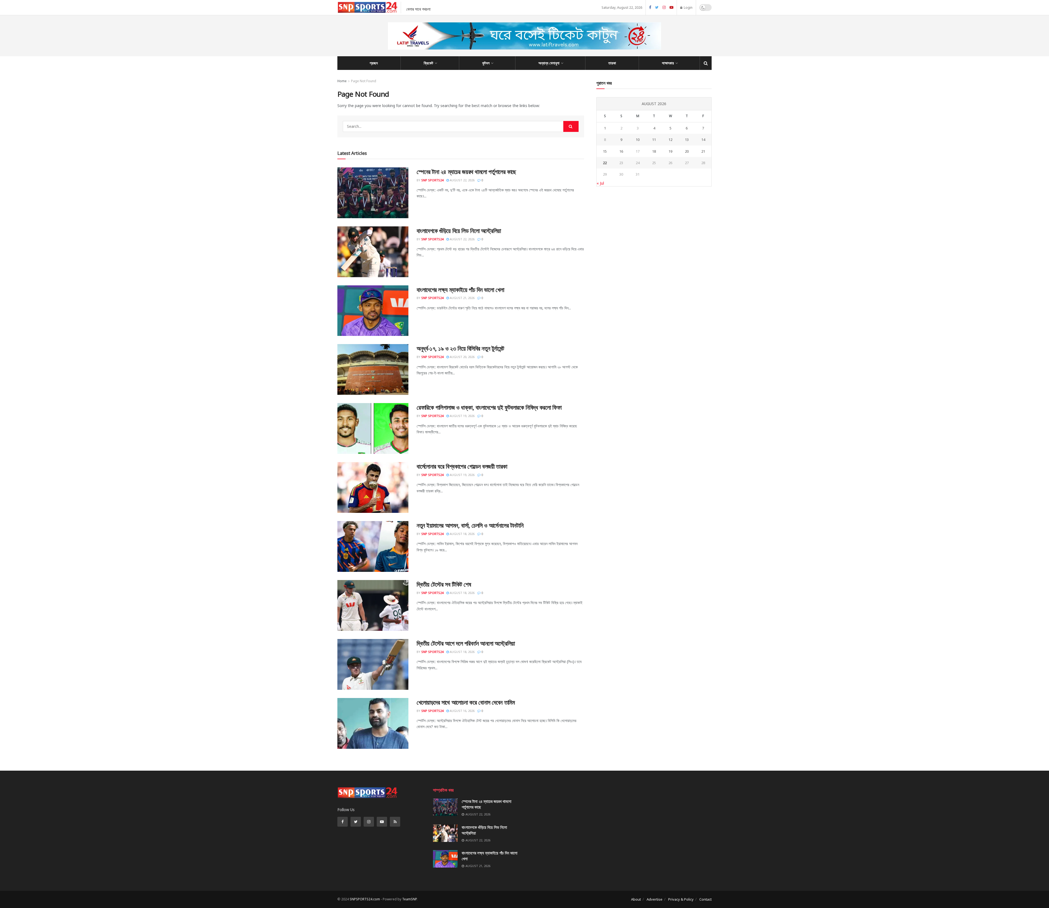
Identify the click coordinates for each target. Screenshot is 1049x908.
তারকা (612, 63)
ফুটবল (486, 63)
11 (654, 139)
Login (688, 7)
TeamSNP (409, 899)
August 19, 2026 (462, 416)
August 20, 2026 (462, 357)
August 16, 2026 (462, 711)
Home (342, 81)
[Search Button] (571, 126)
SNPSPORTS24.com (365, 899)
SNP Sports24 (432, 180)
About (636, 899)
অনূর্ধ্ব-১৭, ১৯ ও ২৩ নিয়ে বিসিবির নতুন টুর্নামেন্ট (460, 348)
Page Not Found (363, 81)
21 (703, 151)
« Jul (600, 183)
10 (638, 139)
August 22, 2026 (462, 180)
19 (670, 151)
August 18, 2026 (462, 534)
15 (605, 151)
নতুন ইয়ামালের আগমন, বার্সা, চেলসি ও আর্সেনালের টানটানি (470, 525)
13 (687, 139)
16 (621, 151)
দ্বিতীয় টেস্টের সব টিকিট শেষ (444, 584)
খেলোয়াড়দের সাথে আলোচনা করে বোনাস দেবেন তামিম (466, 702)
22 (605, 162)
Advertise (654, 899)
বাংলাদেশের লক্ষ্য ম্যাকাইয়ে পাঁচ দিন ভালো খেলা (460, 289)
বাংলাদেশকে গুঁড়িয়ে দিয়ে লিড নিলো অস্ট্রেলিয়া (459, 230)
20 (687, 151)
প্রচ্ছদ (374, 63)
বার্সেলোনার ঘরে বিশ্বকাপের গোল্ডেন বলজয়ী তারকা (462, 466)
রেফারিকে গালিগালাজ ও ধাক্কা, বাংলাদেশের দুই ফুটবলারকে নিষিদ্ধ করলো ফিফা (489, 407)
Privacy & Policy (681, 899)
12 (670, 139)
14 (703, 139)
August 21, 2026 (462, 298)
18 (654, 151)
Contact (705, 899)
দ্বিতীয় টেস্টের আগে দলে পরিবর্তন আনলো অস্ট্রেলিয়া (466, 643)
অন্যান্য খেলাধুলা (548, 63)
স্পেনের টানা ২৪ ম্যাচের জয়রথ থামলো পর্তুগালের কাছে (466, 171)
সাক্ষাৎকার (668, 63)
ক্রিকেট (428, 63)
